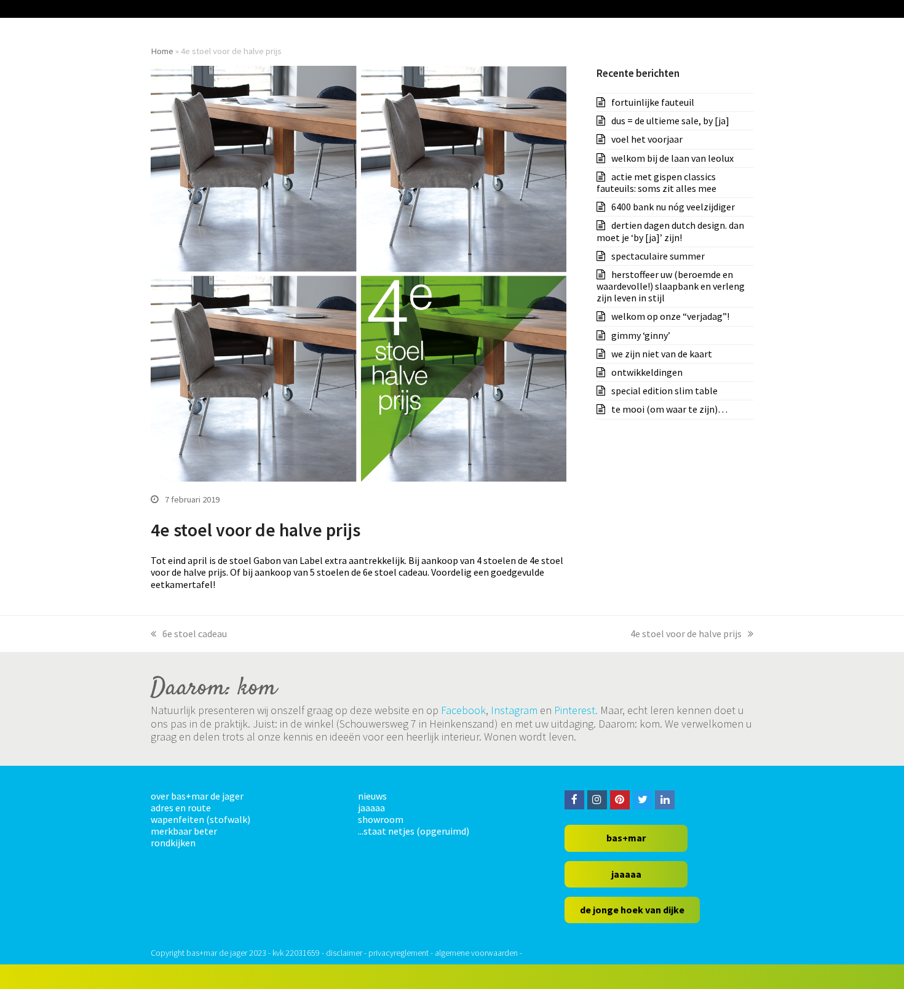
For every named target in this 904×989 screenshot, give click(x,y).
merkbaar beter (184, 831)
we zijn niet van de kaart (661, 354)
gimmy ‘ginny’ (640, 335)
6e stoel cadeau (194, 633)
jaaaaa (371, 807)
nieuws (372, 796)
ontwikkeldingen (647, 372)
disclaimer (344, 952)
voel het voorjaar (647, 139)
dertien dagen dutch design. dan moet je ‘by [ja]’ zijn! (670, 231)
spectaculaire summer (658, 256)
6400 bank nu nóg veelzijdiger (673, 207)
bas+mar (626, 838)
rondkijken (173, 842)
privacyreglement (398, 952)
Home (162, 51)
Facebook (463, 710)
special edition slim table (664, 390)
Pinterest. (576, 710)
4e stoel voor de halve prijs (686, 633)
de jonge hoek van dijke (632, 910)
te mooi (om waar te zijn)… (669, 409)
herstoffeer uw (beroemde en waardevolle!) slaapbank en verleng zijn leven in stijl (671, 286)
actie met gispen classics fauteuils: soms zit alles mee (656, 182)
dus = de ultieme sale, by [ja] (670, 120)
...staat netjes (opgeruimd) (413, 831)
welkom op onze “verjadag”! (670, 316)
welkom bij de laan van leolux (672, 158)
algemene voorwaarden (476, 952)
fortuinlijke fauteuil (652, 102)
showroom (380, 819)
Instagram (514, 710)
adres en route (181, 807)
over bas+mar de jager (197, 796)
